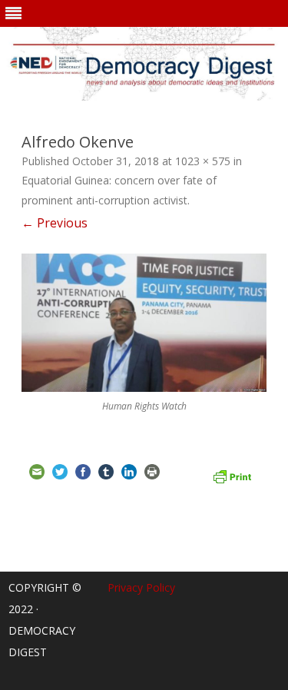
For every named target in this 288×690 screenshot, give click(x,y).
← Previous (55, 222)
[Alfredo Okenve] (144, 322)
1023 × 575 (202, 161)
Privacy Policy (141, 587)
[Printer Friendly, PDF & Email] (232, 475)
